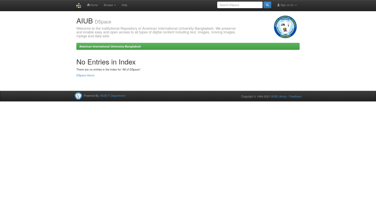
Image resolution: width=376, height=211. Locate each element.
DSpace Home (85, 75)
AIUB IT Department (112, 95)
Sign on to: (287, 5)
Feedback (295, 96)
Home (94, 5)
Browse (109, 5)
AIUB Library (279, 96)
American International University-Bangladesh (110, 46)
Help (124, 5)
